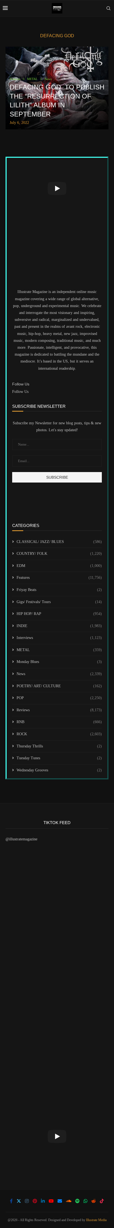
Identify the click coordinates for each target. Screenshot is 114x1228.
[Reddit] (93, 1201)
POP (59, 698)
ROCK (59, 734)
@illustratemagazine (21, 839)
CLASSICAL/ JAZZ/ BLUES (59, 542)
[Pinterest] (35, 1201)
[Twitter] (19, 1201)
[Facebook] (11, 1201)
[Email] (60, 1201)
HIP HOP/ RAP (59, 614)
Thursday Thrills (59, 746)
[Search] (108, 8)
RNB (59, 722)
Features (59, 578)
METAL (59, 650)
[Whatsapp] (85, 1201)
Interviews (59, 638)
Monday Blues (59, 662)
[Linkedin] (43, 1201)
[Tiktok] (102, 1201)
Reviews (59, 710)
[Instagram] (27, 1201)
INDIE (59, 626)
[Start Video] (57, 188)
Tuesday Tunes (59, 758)
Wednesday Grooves (59, 770)
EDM (59, 566)
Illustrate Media (96, 1220)
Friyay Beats (59, 590)
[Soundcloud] (68, 1201)
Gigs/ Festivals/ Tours (59, 602)
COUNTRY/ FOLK (59, 554)
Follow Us (20, 392)
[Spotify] (77, 1201)
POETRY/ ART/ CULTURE (59, 686)
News (59, 674)
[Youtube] (51, 1201)
